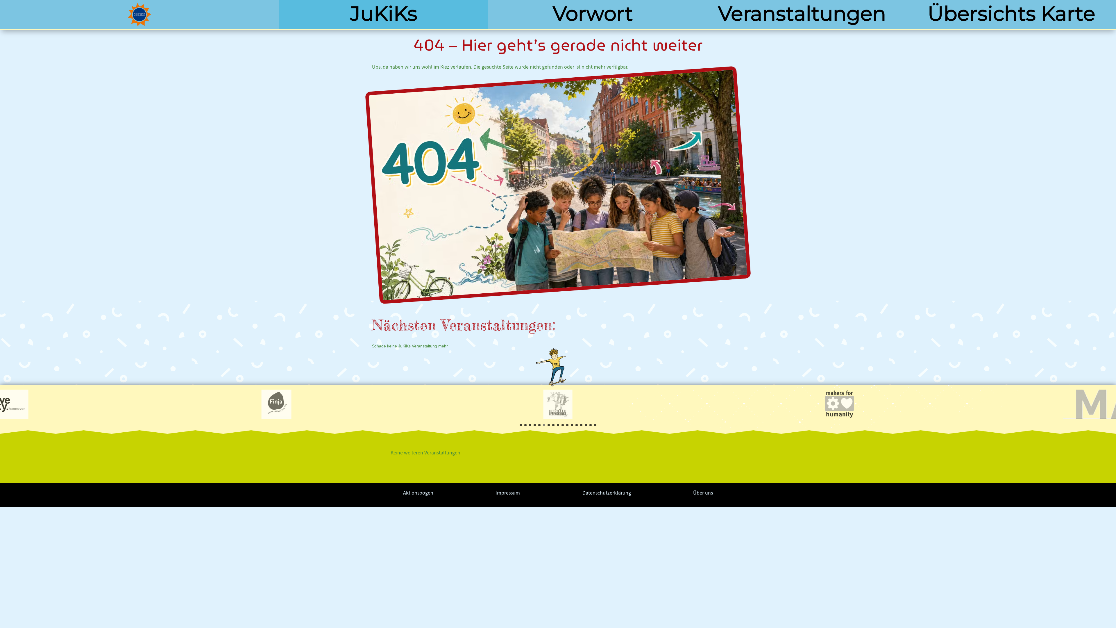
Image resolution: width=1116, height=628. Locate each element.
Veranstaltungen (802, 13)
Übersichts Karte (1011, 13)
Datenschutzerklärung (606, 492)
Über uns (703, 492)
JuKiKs (383, 13)
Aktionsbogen (418, 492)
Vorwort (593, 13)
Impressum (508, 492)
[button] (521, 425)
